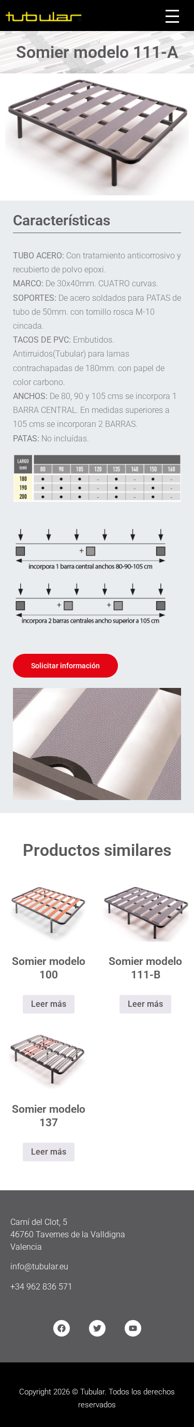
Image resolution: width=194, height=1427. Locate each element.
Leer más (48, 1004)
